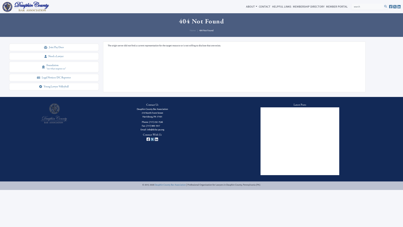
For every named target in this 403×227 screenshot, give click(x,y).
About (250, 6)
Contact (264, 6)
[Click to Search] (385, 7)
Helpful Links (281, 6)
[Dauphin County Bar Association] (54, 113)
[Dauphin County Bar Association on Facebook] (390, 7)
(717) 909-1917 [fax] (153, 125)
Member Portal (337, 6)
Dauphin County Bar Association (170, 184)
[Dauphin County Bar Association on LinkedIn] (399, 7)
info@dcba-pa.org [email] (155, 129)
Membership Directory (308, 6)
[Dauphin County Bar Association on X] (395, 7)
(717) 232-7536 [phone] (156, 122)
